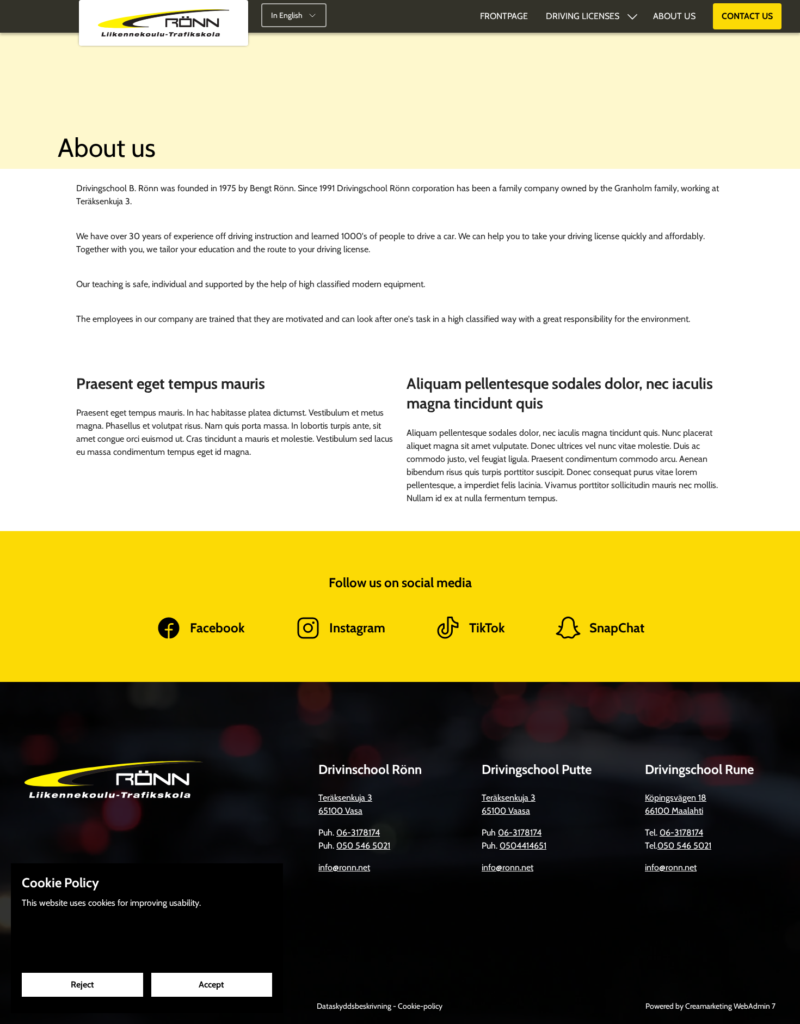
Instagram (357, 628)
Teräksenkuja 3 (345, 798)
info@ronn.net (344, 867)
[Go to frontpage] (163, 22)
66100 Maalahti (674, 811)
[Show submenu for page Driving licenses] (632, 16)
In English (287, 15)
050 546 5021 (363, 845)
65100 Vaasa (506, 811)
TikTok (487, 628)
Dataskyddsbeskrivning (355, 1006)
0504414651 (523, 845)
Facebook (217, 628)
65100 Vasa (340, 811)
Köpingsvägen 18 (675, 798)
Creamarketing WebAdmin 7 (730, 1006)
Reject (82, 984)
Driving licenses (582, 16)
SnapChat (616, 628)
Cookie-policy (420, 1006)
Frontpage (504, 16)
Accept (211, 984)
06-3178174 (358, 832)
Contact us (747, 16)
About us (674, 16)
